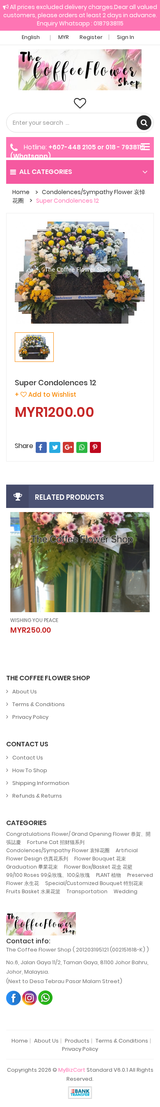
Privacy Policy (30, 717)
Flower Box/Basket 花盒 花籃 (98, 866)
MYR (64, 37)
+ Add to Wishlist (45, 394)
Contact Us (27, 758)
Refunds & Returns (37, 796)
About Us (24, 691)
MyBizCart (71, 1070)
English (31, 37)
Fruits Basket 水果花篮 (33, 891)
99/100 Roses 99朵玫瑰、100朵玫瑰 (48, 874)
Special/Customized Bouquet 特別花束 (94, 883)
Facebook (13, 997)
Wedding (125, 891)
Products (77, 1040)
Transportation (86, 891)
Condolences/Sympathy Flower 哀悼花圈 (58, 850)
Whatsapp (45, 997)
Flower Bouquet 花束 (100, 858)
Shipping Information (40, 783)
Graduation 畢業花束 (32, 866)
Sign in (125, 37)
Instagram (29, 997)
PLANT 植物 (108, 874)
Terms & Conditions (38, 704)
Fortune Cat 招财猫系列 (56, 842)
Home (21, 192)
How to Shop (29, 770)
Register (91, 37)
